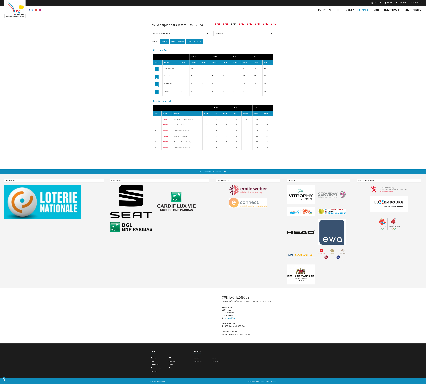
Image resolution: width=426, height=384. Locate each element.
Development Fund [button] (391, 10)
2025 (225, 23)
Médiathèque (402, 3)
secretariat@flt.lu (229, 318)
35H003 (165, 130)
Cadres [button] (376, 10)
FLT (201, 172)
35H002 (165, 125)
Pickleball (417, 10)
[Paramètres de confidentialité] (4, 379)
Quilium (274, 381)
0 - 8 (207, 119)
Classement (349, 10)
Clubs (339, 10)
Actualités (377, 3)
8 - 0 (207, 130)
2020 (265, 23)
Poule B (164, 42)
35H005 (165, 142)
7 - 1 (207, 125)
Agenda (389, 3)
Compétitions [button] (362, 10)
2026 (217, 23)
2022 (249, 23)
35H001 (165, 119)
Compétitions (208, 172)
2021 (257, 23)
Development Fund (156, 368)
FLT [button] (330, 10)
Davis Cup (322, 10)
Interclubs (218, 172)
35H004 (165, 136)
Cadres (171, 364)
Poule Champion (177, 42)
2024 (233, 23)
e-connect (262, 381)
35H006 (165, 147)
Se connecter (417, 3)
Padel (406, 10)
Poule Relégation (194, 42)
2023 (241, 23)
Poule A (154, 42)
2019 (273, 23)
